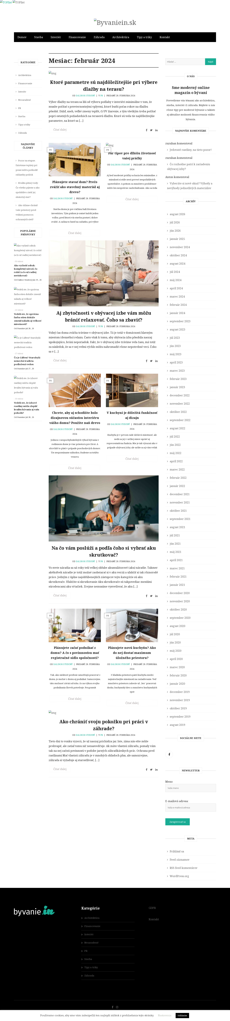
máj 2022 (175, 453)
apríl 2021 (176, 560)
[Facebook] (169, 754)
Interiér (56, 37)
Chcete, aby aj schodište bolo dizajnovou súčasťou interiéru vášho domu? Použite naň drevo (74, 418)
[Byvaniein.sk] (115, 22)
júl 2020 (175, 634)
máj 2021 (175, 552)
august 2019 (177, 725)
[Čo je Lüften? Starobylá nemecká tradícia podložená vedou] (28, 343)
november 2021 (180, 502)
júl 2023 (175, 338)
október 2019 (178, 708)
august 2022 (177, 428)
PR (101, 95)
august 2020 (177, 626)
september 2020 (180, 618)
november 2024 (180, 247)
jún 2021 (175, 543)
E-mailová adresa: (176, 801)
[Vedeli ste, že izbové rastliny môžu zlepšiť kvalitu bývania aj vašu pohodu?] (28, 386)
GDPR (152, 908)
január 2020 (177, 683)
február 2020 (178, 675)
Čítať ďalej (60, 129)
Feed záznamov (179, 859)
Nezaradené (24, 99)
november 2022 (180, 403)
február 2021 (178, 576)
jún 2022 (175, 445)
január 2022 (177, 486)
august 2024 (177, 263)
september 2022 (180, 420)
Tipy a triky (144, 37)
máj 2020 (175, 651)
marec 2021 (177, 568)
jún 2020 (175, 642)
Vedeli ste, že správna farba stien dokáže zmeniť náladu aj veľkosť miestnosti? (27, 319)
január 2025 (177, 239)
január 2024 (177, 313)
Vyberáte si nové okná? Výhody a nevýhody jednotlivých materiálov (189, 186)
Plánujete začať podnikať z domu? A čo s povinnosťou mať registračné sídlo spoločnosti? (75, 653)
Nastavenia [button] (164, 1015)
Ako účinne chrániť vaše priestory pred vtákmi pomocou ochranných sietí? (27, 212)
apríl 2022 (176, 461)
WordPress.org (179, 876)
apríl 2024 (176, 288)
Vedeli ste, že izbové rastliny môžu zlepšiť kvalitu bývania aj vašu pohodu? (26, 407)
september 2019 (180, 716)
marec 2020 (177, 667)
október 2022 (178, 412)
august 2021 (177, 527)
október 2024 (178, 255)
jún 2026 (175, 230)
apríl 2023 (176, 362)
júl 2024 (175, 272)
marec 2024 (177, 296)
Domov (22, 37)
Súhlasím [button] (182, 1015)
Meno (169, 781)
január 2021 (177, 585)
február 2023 (178, 379)
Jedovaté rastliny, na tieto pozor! (191, 150)
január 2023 (177, 387)
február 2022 (178, 478)
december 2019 (180, 692)
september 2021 (180, 519)
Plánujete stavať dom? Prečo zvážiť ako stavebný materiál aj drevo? (75, 187)
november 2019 (180, 700)
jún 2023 (175, 346)
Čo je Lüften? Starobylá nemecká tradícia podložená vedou (27, 361)
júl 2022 (175, 436)
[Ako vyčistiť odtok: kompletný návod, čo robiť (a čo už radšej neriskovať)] (28, 251)
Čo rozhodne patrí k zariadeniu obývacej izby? (188, 166)
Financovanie (77, 37)
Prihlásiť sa (177, 851)
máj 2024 (175, 280)
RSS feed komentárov (183, 868)
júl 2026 (175, 222)
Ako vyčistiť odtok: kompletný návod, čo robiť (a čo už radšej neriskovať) (25, 270)
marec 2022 (177, 469)
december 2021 (180, 494)
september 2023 (180, 321)
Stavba (38, 37)
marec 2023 (177, 370)
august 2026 (177, 214)
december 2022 (180, 395)
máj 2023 (175, 354)
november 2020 (180, 601)
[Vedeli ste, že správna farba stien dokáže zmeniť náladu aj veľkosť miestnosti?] (28, 297)
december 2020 (180, 593)
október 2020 (178, 609)
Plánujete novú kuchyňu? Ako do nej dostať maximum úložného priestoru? (132, 653)
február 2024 (178, 305)
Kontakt (165, 37)
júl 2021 (175, 535)
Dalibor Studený (85, 95)
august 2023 (177, 329)
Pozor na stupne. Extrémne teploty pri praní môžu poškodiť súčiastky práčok (27, 167)
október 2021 (178, 511)
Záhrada (99, 37)
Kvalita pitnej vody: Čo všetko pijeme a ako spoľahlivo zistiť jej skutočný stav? (28, 190)
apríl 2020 (176, 659)
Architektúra (120, 37)
